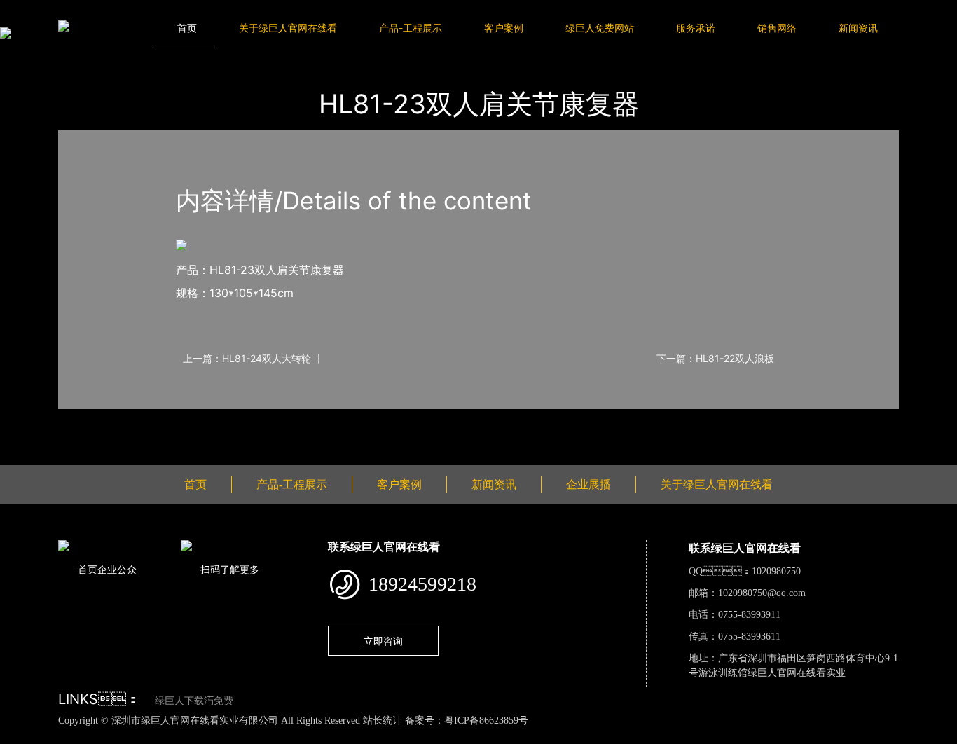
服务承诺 (695, 28)
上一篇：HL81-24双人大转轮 (247, 359)
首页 (187, 28)
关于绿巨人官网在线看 (288, 28)
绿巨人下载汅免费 (194, 701)
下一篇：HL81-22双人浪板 (715, 359)
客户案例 (503, 28)
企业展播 (588, 484)
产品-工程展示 (410, 28)
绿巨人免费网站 (599, 28)
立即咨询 (383, 641)
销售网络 (777, 28)
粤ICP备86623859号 (486, 720)
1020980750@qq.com (762, 593)
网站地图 (21, 735)
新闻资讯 (858, 28)
